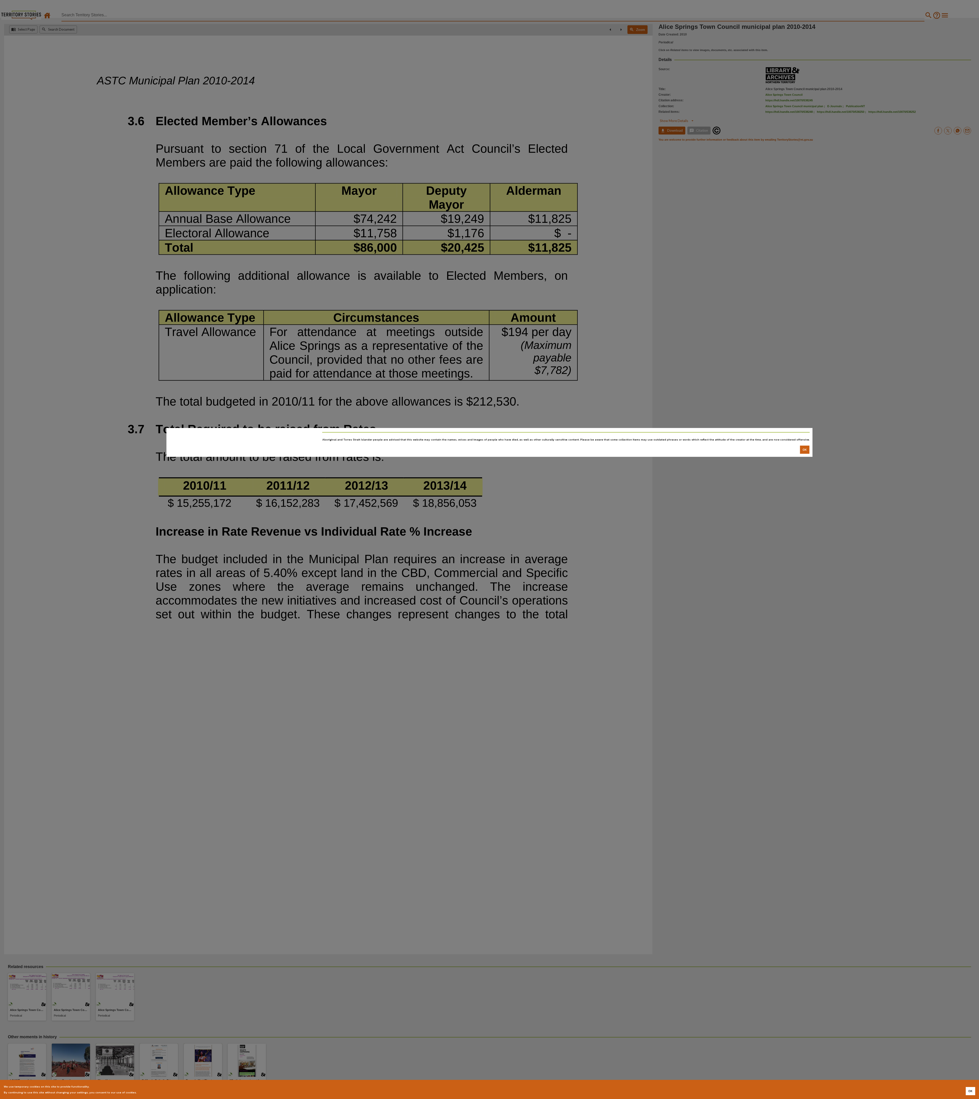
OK (805, 449)
